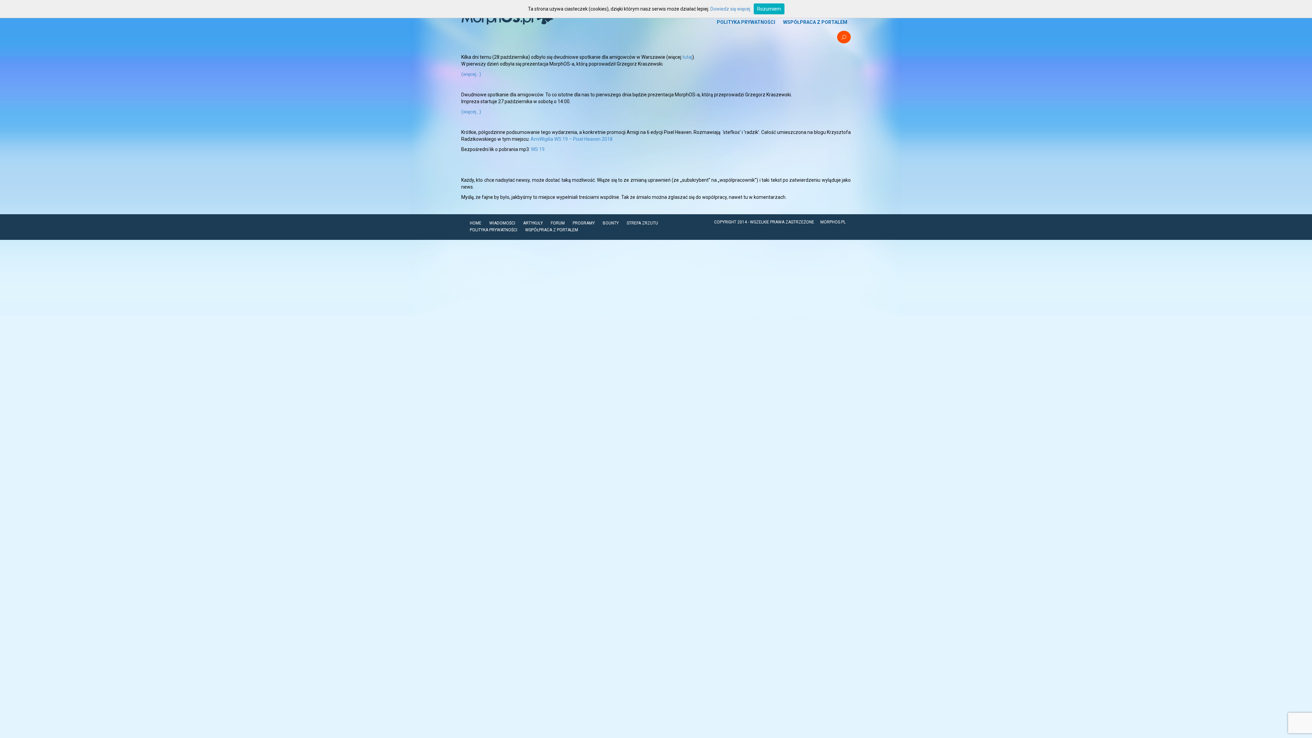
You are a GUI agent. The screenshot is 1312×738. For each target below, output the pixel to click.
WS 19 (538, 149)
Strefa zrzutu (642, 223)
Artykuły (533, 223)
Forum (558, 223)
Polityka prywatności (746, 22)
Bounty (611, 223)
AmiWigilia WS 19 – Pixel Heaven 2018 (572, 139)
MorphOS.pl (833, 222)
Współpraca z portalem (815, 22)
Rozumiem (769, 9)
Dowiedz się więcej (730, 9)
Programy (584, 223)
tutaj (687, 57)
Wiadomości (502, 223)
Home (475, 223)
